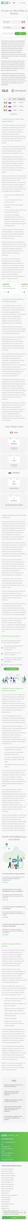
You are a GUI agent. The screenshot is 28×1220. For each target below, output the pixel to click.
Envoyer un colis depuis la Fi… (7, 1188)
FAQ (2, 1144)
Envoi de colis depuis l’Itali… (7, 1182)
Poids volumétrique (5, 1201)
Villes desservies (5, 1193)
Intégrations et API (5, 1208)
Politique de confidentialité (7, 1153)
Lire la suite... (5, 882)
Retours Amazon (5, 1206)
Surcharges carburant (6, 1197)
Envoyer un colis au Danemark (7, 1173)
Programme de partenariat (7, 1148)
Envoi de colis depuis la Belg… (7, 1180)
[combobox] (14, 22)
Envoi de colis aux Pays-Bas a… (8, 1169)
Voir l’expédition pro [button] (11, 669)
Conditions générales (5, 1155)
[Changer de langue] (14, 2)
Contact (3, 1150)
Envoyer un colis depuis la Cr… (7, 1186)
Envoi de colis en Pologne (6, 1171)
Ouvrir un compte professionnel (8, 1142)
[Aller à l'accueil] (14, 1135)
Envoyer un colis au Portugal (7, 1177)
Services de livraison (5, 1190)
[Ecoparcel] (4, 3)
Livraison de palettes (5, 1199)
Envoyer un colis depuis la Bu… (8, 1184)
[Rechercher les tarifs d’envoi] (20, 33)
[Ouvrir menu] (9, 3)
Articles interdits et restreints (7, 1204)
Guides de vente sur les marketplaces (9, 1195)
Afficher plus (14, 114)
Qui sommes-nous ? (7, 1139)
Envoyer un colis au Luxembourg (8, 1175)
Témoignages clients (5, 1146)
